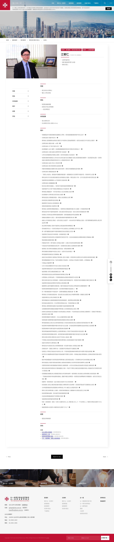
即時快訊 (102, 498)
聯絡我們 (102, 501)
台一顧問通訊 (84, 506)
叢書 (81, 508)
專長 (13, 96)
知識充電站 (88, 3)
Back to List (57, 456)
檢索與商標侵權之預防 (47, 436)
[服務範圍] (57, 478)
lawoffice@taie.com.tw (16, 510)
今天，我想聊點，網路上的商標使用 (51, 438)
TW (13, 3)
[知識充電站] (95, 478)
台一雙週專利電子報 (86, 501)
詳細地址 (24, 505)
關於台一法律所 (66, 501)
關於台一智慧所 (61, 3)
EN (17, 3)
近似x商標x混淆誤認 (47, 432)
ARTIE (47, 537)
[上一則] (8, 456)
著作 (13, 106)
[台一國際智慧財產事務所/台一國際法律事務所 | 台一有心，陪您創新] (5, 5)
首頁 (53, 3)
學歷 (13, 91)
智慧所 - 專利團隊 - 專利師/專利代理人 (71, 50)
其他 (13, 116)
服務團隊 (79, 3)
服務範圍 (71, 3)
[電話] (111, 280)
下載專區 (96, 3)
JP (20, 3)
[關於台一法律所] (19, 478)
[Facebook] (111, 277)
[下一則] (105, 456)
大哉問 (82, 511)
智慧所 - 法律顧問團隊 (88, 50)
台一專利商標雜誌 (85, 503)
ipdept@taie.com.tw (15, 508)
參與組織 (15, 101)
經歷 (13, 111)
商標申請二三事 (46, 434)
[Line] (111, 274)
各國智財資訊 (84, 513)
